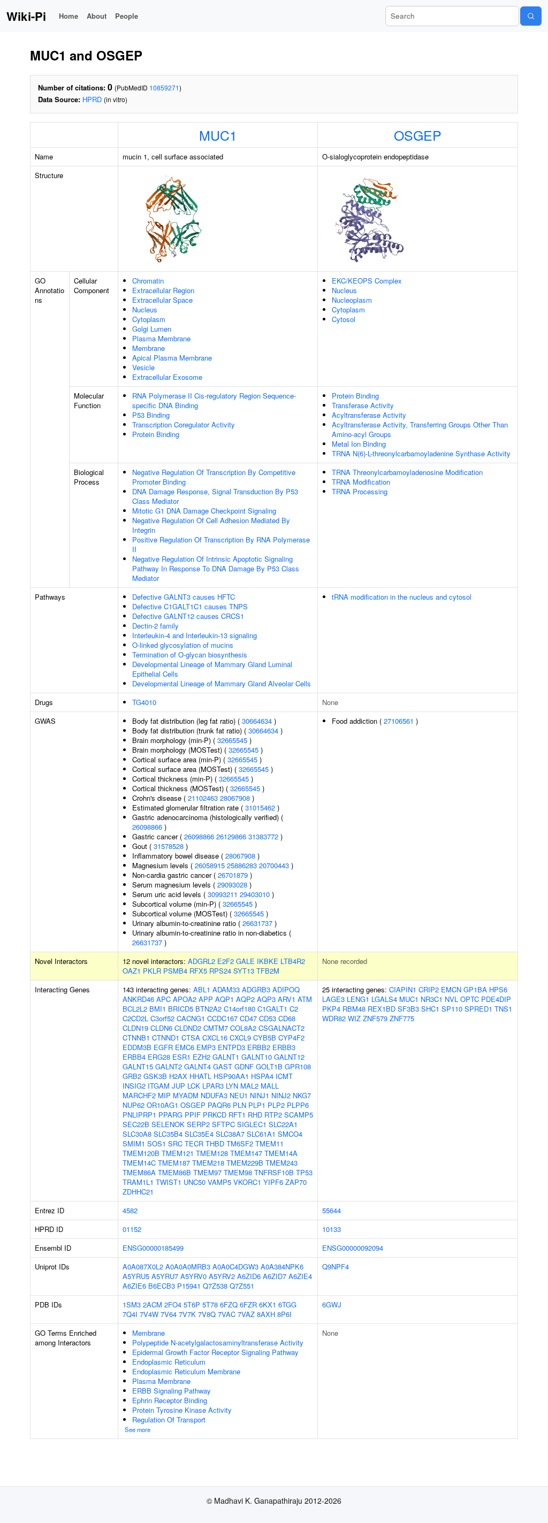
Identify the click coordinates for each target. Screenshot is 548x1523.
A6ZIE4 (300, 1276)
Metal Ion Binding (359, 444)
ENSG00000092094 (352, 1248)
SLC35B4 (168, 1134)
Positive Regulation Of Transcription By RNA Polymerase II (221, 544)
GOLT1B (269, 1066)
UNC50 (195, 1182)
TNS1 (503, 1009)
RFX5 (198, 971)
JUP (178, 1086)
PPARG (170, 1114)
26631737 (257, 923)
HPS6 (498, 989)
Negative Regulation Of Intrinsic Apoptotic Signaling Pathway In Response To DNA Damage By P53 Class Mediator (215, 568)
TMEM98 (238, 1172)
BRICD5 (180, 1009)
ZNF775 (402, 1018)
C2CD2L (135, 1018)
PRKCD (214, 1114)
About (96, 16)
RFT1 (237, 1114)
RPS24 (220, 971)
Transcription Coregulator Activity (183, 424)
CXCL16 (214, 1037)
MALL (270, 1086)
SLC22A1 (283, 1124)
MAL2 (249, 1086)
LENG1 (358, 999)
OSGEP (418, 134)
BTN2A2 (208, 1009)
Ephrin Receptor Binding (169, 1400)
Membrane (148, 348)
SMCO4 (290, 1134)
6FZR (248, 1304)
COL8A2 (243, 1028)
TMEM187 (174, 1163)
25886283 (242, 865)
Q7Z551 (242, 1286)
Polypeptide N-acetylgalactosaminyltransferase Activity (217, 1342)
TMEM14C (139, 1163)
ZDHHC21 (138, 1192)
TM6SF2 (239, 1143)
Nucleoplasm (352, 300)
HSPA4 (262, 1076)
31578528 (169, 846)
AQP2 (245, 999)
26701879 (233, 875)
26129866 (231, 836)
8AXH (266, 1314)
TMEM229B (244, 1163)
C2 (294, 1009)
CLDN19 (135, 1028)
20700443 (274, 865)
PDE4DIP (496, 999)
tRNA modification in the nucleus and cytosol (401, 597)
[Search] (531, 16)
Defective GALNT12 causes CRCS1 (188, 616)
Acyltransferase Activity (369, 415)
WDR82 (334, 1018)
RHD (255, 1114)
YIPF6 (273, 1182)
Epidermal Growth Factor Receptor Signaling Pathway (215, 1352)
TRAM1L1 (138, 1182)
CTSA (190, 1037)
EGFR (163, 1047)
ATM (305, 999)
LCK (193, 1086)
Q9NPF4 (335, 1266)
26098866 (147, 827)
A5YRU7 (164, 1276)
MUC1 (218, 134)
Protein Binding (155, 434)
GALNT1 (225, 1057)
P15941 (189, 1286)
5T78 (210, 1304)
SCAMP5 (298, 1114)
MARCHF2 (139, 1095)
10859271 (164, 87)
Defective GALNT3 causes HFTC (183, 597)
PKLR (152, 971)
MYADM (186, 1095)
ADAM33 (226, 989)
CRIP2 (428, 989)
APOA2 (184, 999)
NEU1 (239, 1095)
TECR (194, 1143)
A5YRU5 (136, 1276)
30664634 (257, 721)
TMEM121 (178, 1153)
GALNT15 (138, 1066)
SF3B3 (408, 1009)
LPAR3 (213, 1086)
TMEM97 (207, 1172)
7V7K (187, 1314)
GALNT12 (289, 1057)
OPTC (469, 999)
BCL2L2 (135, 1009)
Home (68, 16)
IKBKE (267, 961)
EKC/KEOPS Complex (367, 280)
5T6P (192, 1304)
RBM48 (354, 1009)
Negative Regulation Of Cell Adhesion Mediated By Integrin (211, 525)
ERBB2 (258, 1047)
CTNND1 (165, 1037)
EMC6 (184, 1047)
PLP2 (276, 1105)
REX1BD (381, 1009)
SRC (175, 1143)
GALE (245, 961)
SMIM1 (134, 1143)
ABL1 (201, 989)
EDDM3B (137, 1047)
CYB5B (264, 1037)
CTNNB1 (136, 1037)
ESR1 (181, 1057)
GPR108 (298, 1066)
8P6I (284, 1314)
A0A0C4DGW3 (235, 1266)
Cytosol (343, 319)
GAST (222, 1066)
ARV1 (286, 999)
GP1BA (475, 989)
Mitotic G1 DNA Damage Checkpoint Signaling (204, 511)
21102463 (203, 798)
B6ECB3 (161, 1286)
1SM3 (132, 1304)
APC (163, 999)
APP (206, 999)
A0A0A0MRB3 (187, 1266)
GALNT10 (256, 1057)
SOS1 (156, 1143)
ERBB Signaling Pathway (171, 1391)
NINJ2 (281, 1095)
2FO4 (172, 1304)
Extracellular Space (162, 300)
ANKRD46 (138, 999)
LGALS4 (384, 999)
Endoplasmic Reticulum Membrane (186, 1371)
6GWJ (331, 1304)
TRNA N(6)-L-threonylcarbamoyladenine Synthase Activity (421, 453)
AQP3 (266, 999)
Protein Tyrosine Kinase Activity (182, 1410)
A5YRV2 (222, 1276)
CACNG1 (191, 1018)
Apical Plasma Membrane (172, 358)
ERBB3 (283, 1047)
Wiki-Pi (26, 16)
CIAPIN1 (402, 989)
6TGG (287, 1304)
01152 (132, 1229)
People (126, 16)
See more (137, 1429)
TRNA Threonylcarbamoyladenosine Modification (407, 472)
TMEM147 (246, 1153)
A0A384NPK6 (282, 1266)
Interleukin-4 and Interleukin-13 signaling (194, 635)
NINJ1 (259, 1095)
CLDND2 (187, 1028)
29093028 (232, 884)
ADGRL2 (201, 961)
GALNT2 (168, 1066)
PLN (239, 1105)
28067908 (235, 798)
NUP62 (133, 1105)
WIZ (354, 1018)
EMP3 (206, 1047)
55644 (331, 1210)
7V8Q (207, 1314)
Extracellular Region (163, 290)
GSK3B (155, 1076)
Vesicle (143, 367)
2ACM (152, 1304)
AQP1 (224, 999)
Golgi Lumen (151, 329)
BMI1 (157, 1009)
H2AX (178, 1076)
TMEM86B (174, 1172)
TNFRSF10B (274, 1172)
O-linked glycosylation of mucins (182, 645)
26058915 (210, 865)
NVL (451, 999)
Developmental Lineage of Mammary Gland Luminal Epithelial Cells (212, 669)
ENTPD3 (231, 1047)
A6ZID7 (274, 1276)
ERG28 (159, 1057)
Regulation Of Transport (169, 1419)
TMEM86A (139, 1172)
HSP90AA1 (231, 1076)
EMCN (451, 989)
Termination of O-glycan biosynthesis (189, 654)
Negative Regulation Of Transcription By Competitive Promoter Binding (213, 477)
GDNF (244, 1066)
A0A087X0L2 (143, 1266)
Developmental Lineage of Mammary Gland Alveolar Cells (221, 683)
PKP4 (331, 1009)
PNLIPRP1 (139, 1114)
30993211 (223, 894)
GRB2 (132, 1076)
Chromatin (148, 280)
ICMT (284, 1076)
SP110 (452, 1009)
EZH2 (201, 1057)
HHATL (200, 1076)
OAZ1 (132, 971)
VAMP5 (219, 1182)
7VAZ (246, 1314)
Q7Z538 (215, 1286)
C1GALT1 (272, 1009)
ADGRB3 (256, 989)
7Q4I (130, 1314)
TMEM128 (212, 1153)
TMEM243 (281, 1163)
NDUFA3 (214, 1095)
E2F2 (225, 961)
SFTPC (223, 1124)
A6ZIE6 (134, 1286)
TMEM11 (269, 1143)
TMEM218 (208, 1163)
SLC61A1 (261, 1134)
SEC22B (136, 1124)
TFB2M (267, 971)
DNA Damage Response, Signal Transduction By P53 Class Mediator (215, 496)
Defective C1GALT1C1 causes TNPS (190, 606)
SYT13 (243, 971)
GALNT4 (197, 1066)
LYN (232, 1086)
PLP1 (256, 1105)
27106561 (399, 721)
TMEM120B (141, 1153)
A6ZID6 (249, 1276)
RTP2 (273, 1114)
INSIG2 (134, 1086)
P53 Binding (151, 415)
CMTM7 (215, 1028)
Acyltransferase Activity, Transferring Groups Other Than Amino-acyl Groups (420, 429)
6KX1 (267, 1304)
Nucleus (144, 309)
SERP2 (198, 1124)
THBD (215, 1143)
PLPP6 (298, 1105)
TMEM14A (281, 1153)
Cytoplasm (148, 319)
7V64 (169, 1314)
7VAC (226, 1314)
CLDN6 (161, 1028)
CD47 (248, 1018)
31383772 (263, 836)
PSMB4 (175, 971)
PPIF (193, 1114)
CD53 (267, 1018)
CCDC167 (222, 1018)
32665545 (232, 740)
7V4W (149, 1314)
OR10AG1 (162, 1105)
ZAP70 (296, 1182)
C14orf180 (239, 1009)
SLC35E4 (199, 1134)
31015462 (260, 807)
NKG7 (302, 1095)
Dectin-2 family (155, 626)
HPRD (92, 99)
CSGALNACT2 (281, 1028)
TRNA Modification (361, 482)
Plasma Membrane (161, 338)
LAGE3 (333, 999)
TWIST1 (168, 1182)
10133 (331, 1229)
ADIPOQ (286, 989)
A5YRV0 (193, 1276)
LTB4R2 (292, 961)
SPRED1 (478, 1009)
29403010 (255, 894)
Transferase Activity (363, 405)
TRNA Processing (359, 491)
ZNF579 (375, 1018)
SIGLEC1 (252, 1124)
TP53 (304, 1172)
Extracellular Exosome (167, 377)
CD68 (286, 1018)
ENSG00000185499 (153, 1248)
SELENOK (168, 1124)
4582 (130, 1210)
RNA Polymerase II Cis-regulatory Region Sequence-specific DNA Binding (214, 400)
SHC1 (430, 1009)
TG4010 (144, 702)
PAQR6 (219, 1105)
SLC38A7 (230, 1134)
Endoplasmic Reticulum (169, 1362)
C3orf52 (162, 1018)
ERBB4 (134, 1057)
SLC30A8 (137, 1134)
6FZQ (229, 1304)
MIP (164, 1095)
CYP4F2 (291, 1037)
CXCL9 (240, 1037)
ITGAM (159, 1086)
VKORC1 (247, 1182)
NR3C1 (432, 999)
